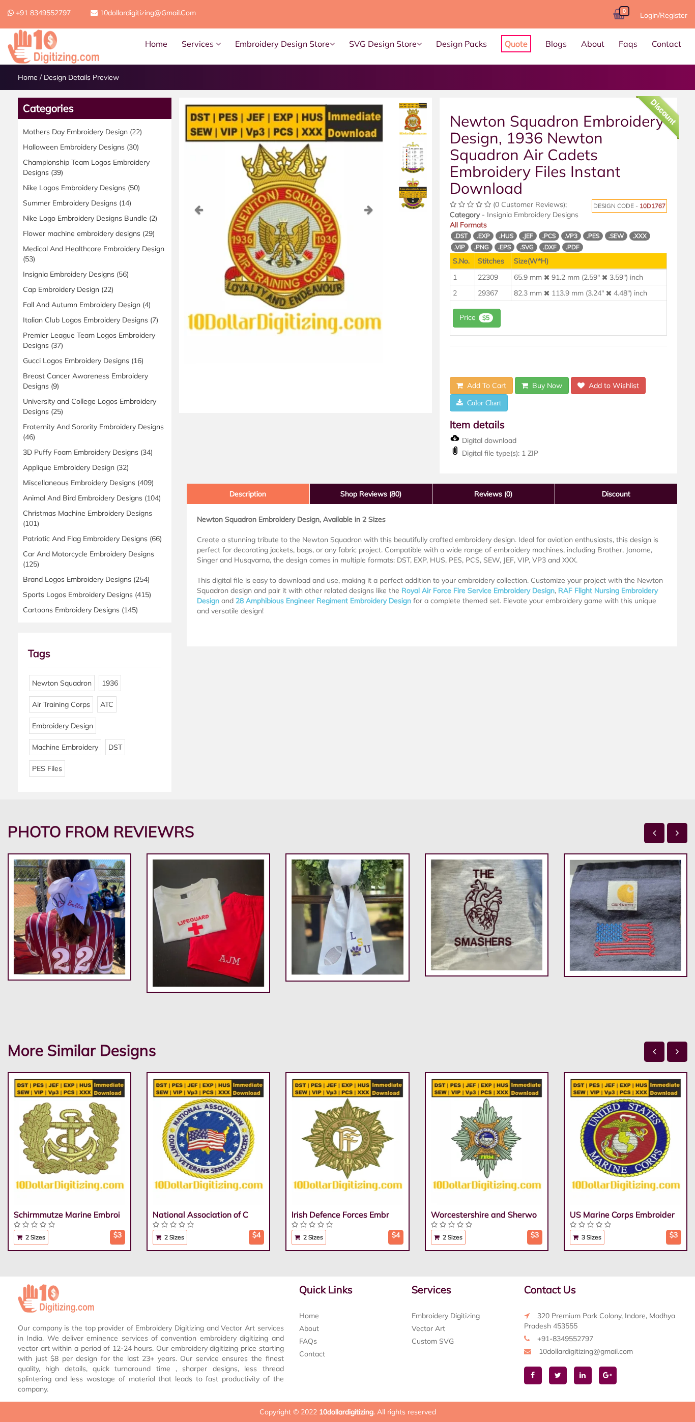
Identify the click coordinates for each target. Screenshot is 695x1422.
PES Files (47, 768)
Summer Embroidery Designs (77, 203)
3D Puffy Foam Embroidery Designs (88, 452)
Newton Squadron (62, 683)
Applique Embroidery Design (76, 467)
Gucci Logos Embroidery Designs (83, 360)
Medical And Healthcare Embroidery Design (93, 253)
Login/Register (663, 15)
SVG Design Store (383, 44)
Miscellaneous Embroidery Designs (88, 482)
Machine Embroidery (65, 747)
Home (156, 44)
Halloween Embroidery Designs (81, 147)
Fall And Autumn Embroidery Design (87, 304)
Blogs (556, 44)
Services (199, 44)
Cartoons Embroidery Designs (80, 609)
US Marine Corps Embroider (622, 1214)
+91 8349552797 (42, 12)
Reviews (493, 493)
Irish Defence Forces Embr (340, 1214)
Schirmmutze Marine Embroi (67, 1214)
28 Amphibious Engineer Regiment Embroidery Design (323, 600)
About (592, 44)
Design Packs (461, 44)
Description (247, 493)
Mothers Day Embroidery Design (82, 131)
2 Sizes (34, 1237)
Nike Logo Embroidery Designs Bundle (90, 218)
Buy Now (545, 385)
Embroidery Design (62, 725)
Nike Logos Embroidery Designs (81, 187)
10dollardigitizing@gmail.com (147, 12)
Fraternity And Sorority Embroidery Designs (93, 431)
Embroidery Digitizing (446, 1315)
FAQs (308, 1341)
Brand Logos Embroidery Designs (86, 579)
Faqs (628, 44)
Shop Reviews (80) (370, 493)
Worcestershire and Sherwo (484, 1214)
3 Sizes (590, 1237)
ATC (106, 704)
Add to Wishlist (612, 385)
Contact (666, 44)
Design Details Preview (81, 77)
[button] (199, 284)
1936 (110, 683)
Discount (616, 493)
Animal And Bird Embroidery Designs (92, 497)
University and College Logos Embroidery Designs (89, 406)
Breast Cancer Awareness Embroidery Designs (85, 381)
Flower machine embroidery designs (89, 233)
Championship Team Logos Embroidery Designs (86, 167)
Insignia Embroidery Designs (76, 274)
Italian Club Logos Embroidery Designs (90, 319)
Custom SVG (433, 1341)
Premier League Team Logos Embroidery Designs (89, 340)
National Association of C (200, 1214)
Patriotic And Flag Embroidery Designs (92, 538)
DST (115, 747)
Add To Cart (484, 385)
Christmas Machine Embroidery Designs (87, 518)
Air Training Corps (61, 704)
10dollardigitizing (346, 1411)
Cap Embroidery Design (68, 289)
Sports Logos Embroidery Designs (87, 594)
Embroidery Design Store (282, 44)
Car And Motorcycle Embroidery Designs (88, 559)
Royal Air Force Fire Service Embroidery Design (478, 590)
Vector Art (428, 1328)
